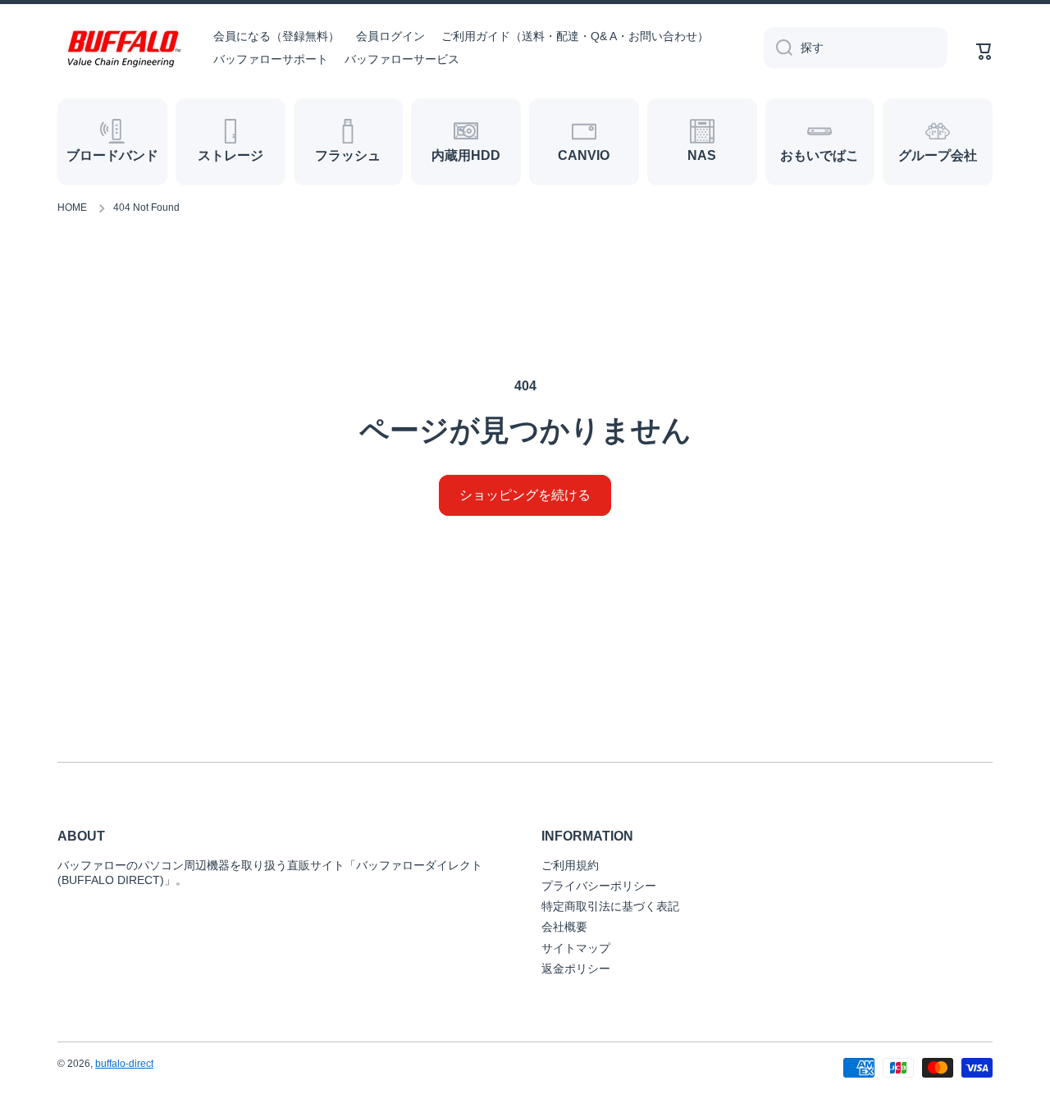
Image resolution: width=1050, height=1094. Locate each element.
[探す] (778, 47)
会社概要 (564, 926)
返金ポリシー (575, 968)
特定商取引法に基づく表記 (610, 906)
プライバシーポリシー (598, 885)
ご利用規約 (570, 865)
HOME (72, 207)
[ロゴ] (123, 48)
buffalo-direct (124, 1063)
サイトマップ (575, 948)
